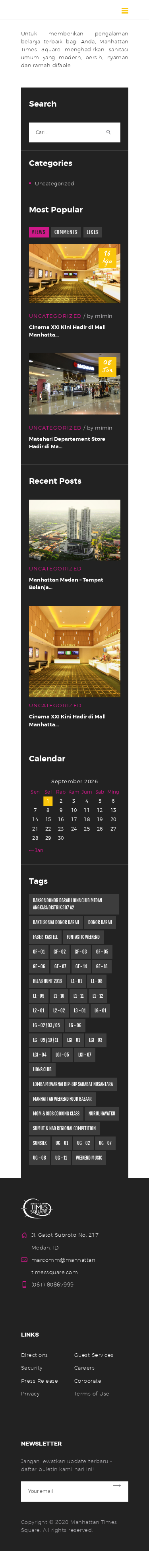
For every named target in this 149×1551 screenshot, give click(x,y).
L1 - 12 (98, 996)
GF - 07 (60, 966)
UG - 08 (39, 1158)
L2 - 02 (59, 1011)
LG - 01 (100, 1011)
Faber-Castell (45, 937)
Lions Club (42, 1069)
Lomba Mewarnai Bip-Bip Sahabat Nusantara (73, 1084)
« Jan (38, 850)
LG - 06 (75, 1025)
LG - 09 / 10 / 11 (45, 1040)
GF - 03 (81, 952)
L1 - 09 (39, 996)
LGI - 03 (96, 1040)
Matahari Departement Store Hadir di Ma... (67, 443)
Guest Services (94, 1355)
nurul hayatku (102, 1114)
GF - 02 (60, 952)
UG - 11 (61, 1158)
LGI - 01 (73, 1040)
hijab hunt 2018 (47, 981)
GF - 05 (102, 952)
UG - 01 (62, 1143)
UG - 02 (83, 1143)
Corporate (88, 1381)
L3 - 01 (79, 1011)
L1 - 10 (59, 996)
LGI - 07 (84, 1055)
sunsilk (39, 1143)
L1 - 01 (76, 981)
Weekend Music (89, 1158)
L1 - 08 (97, 981)
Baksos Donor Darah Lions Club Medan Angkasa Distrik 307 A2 (67, 904)
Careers (84, 1367)
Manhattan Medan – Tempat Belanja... (66, 583)
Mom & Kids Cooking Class (56, 1114)
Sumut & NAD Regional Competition (64, 1128)
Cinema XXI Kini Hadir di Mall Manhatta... (67, 331)
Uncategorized (55, 183)
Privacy (30, 1393)
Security (32, 1367)
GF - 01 (39, 952)
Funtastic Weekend (83, 937)
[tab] (39, 232)
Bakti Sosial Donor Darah (56, 922)
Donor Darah (100, 922)
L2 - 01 (38, 1011)
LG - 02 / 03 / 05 (46, 1025)
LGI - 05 (62, 1055)
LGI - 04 (39, 1055)
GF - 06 (39, 966)
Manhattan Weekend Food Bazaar (62, 1099)
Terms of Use (92, 1393)
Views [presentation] (39, 232)
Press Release (39, 1381)
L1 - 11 (78, 996)
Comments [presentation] (66, 232)
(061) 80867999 (52, 1284)
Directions (34, 1355)
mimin (103, 316)
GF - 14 (81, 966)
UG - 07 (105, 1143)
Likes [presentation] (93, 232)
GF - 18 (102, 966)
